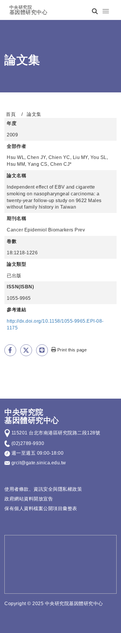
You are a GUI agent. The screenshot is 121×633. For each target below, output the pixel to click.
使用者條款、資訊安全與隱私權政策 (43, 489)
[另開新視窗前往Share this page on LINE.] (42, 350)
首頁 (11, 114)
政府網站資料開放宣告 (28, 498)
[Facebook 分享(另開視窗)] (10, 350)
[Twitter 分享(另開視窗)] (26, 350)
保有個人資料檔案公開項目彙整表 (40, 508)
